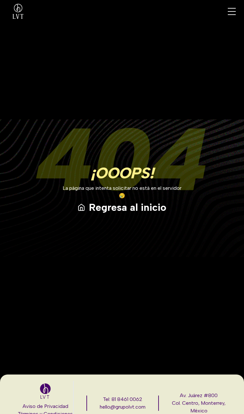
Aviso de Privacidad (45, 406)
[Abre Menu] (232, 11)
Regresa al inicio (127, 207)
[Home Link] (18, 11)
